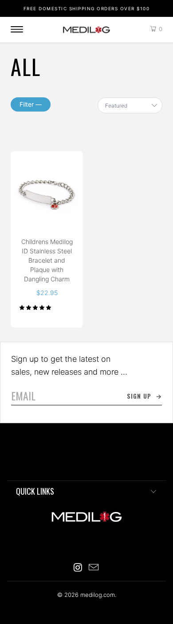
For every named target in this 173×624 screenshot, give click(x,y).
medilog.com (86, 30)
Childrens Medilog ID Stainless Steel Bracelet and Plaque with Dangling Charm (47, 192)
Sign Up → (144, 395)
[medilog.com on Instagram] (78, 568)
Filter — (31, 104)
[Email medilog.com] (94, 568)
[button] (35, 307)
